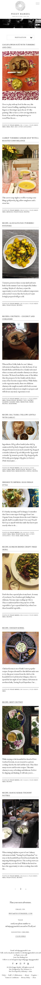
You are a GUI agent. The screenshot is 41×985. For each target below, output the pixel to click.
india (18, 402)
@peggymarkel (33, 960)
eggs (17, 535)
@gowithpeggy (23, 960)
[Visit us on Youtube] (28, 963)
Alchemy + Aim (26, 971)
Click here (20, 936)
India (4, 127)
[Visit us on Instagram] (20, 963)
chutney (30, 400)
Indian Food (24, 402)
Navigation (20, 37)
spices (26, 535)
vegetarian (13, 403)
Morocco (9, 212)
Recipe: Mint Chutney (12, 702)
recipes (35, 471)
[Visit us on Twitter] (16, 963)
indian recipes (20, 471)
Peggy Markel (15, 125)
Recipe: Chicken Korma (13, 628)
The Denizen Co (26, 969)
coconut (12, 402)
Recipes (26, 212)
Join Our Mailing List (20, 957)
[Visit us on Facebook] (13, 963)
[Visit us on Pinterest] (24, 963)
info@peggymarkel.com (20, 913)
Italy (12, 127)
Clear (34, 24)
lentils (29, 471)
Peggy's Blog (18, 212)
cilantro (5, 402)
